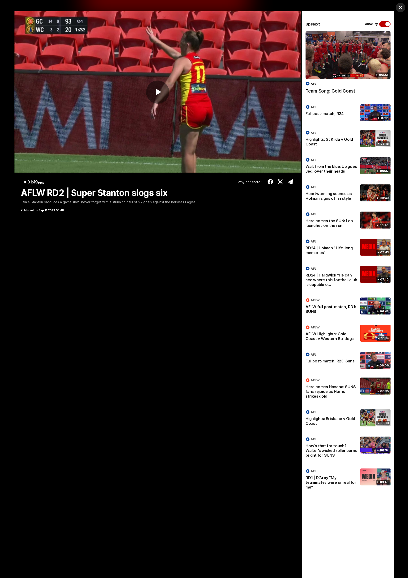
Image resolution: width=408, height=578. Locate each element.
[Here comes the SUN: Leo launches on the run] (348, 221)
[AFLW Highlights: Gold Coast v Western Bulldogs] (348, 334)
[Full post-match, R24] (348, 113)
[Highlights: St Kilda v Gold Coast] (348, 139)
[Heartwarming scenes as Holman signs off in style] (348, 194)
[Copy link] (290, 182)
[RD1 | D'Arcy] (348, 480)
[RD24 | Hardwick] (348, 277)
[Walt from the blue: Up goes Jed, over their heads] (348, 166)
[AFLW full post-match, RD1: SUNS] (348, 307)
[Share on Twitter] (280, 182)
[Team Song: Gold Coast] (348, 64)
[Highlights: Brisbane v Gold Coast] (348, 419)
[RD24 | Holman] (348, 248)
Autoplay (371, 24)
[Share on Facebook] (270, 182)
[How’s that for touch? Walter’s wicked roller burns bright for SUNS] (348, 448)
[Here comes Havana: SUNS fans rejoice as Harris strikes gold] (348, 389)
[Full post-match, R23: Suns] (348, 360)
